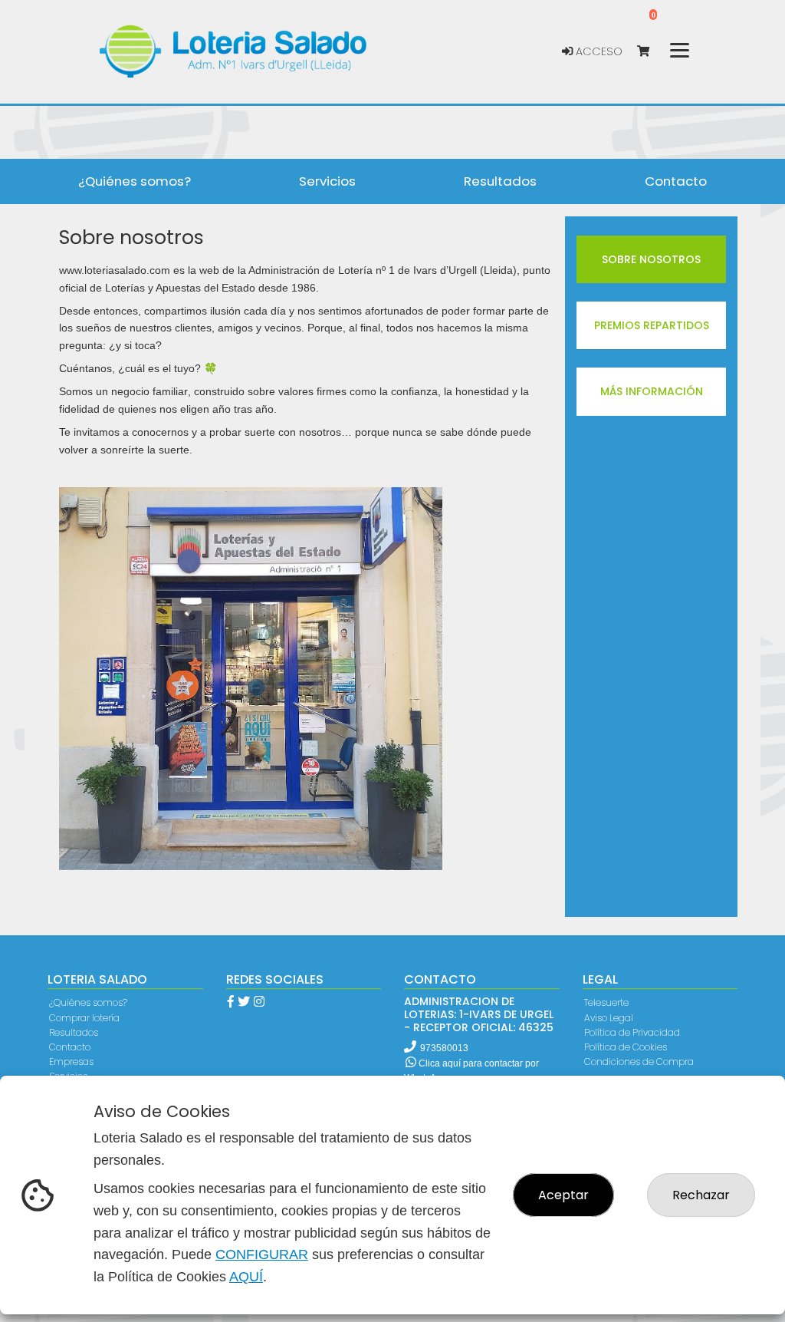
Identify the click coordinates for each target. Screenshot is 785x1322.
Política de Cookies (625, 1046)
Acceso (597, 51)
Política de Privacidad (632, 1032)
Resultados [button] (500, 181)
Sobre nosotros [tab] (651, 259)
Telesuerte (606, 1002)
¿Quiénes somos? (88, 1002)
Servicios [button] (327, 181)
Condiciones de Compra (639, 1061)
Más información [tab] (651, 391)
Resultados (73, 1032)
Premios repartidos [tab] (651, 325)
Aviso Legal (608, 1017)
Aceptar (563, 1195)
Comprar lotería (84, 1017)
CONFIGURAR (261, 1254)
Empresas (71, 1061)
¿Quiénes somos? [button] (134, 181)
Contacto (69, 1046)
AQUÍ (246, 1276)
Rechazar (701, 1195)
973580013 (444, 1048)
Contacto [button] (676, 181)
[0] (650, 52)
